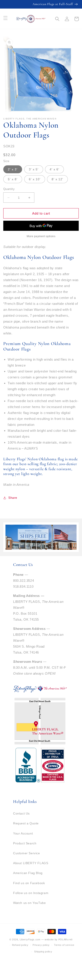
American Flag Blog (28, 873)
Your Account (23, 833)
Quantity (9, 189)
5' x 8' (12, 179)
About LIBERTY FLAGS (30, 863)
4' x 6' (54, 169)
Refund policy (20, 945)
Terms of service (64, 945)
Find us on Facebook (29, 883)
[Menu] (5, 18)
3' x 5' (33, 169)
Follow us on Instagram (30, 893)
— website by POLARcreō (57, 939)
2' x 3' (12, 169)
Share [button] (12, 497)
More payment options (41, 236)
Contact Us (21, 813)
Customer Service (26, 853)
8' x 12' (57, 179)
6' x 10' (34, 179)
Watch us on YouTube (29, 903)
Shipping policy (43, 951)
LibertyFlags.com (30, 939)
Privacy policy (41, 945)
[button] (57, 19)
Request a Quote (26, 823)
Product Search (24, 843)
